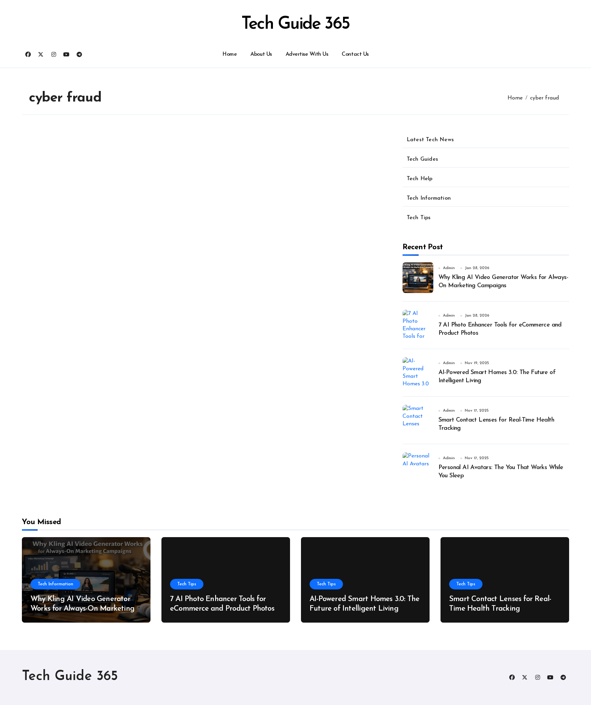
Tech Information (429, 198)
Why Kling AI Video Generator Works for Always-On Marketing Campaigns (82, 609)
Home (229, 54)
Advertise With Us (307, 54)
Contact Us (355, 54)
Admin (449, 268)
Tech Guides (422, 159)
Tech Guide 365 (295, 24)
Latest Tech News (430, 140)
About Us (261, 54)
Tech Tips (419, 218)
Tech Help (420, 179)
